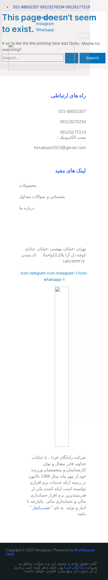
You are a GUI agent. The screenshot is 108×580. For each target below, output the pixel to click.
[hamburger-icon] (84, 35)
